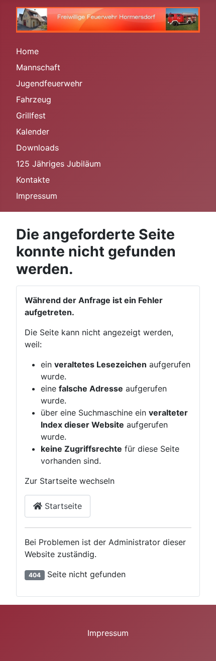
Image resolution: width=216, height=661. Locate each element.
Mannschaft (38, 67)
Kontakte (33, 180)
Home (27, 51)
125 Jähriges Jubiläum (58, 164)
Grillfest (31, 115)
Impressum (36, 196)
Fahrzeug (33, 99)
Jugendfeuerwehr (49, 83)
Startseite (62, 506)
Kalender (32, 131)
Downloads (37, 148)
